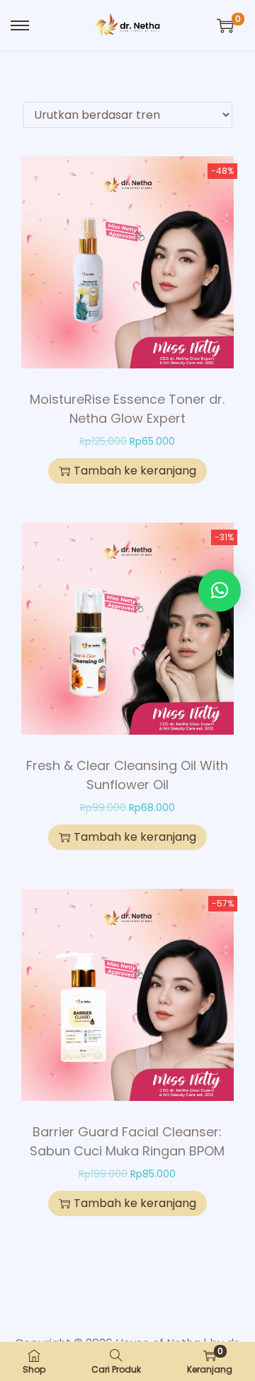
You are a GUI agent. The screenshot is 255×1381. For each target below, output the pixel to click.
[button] (219, 590)
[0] (225, 25)
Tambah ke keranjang (135, 470)
